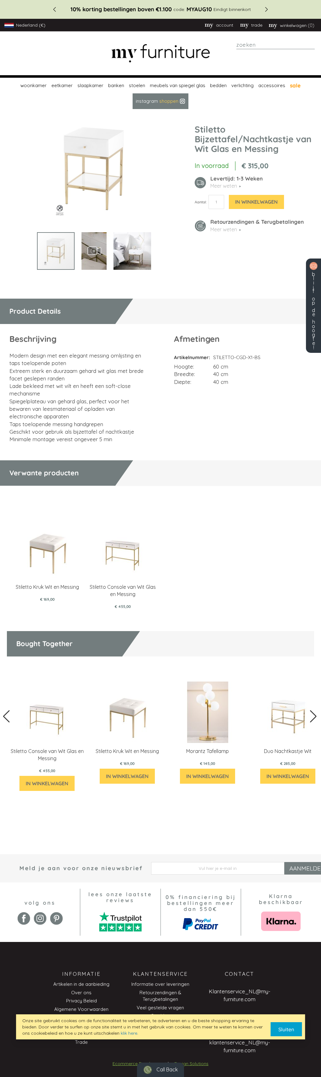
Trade (81, 1042)
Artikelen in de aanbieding (81, 984)
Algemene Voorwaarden (81, 1009)
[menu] (160, 93)
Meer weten (223, 229)
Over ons (81, 993)
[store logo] (160, 53)
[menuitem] (32, 85)
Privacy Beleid (81, 1001)
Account (224, 25)
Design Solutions (191, 1063)
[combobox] (275, 45)
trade (256, 25)
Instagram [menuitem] (157, 101)
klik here (129, 1033)
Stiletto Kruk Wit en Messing (47, 587)
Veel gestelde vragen (160, 1008)
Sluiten (286, 1029)
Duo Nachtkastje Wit (288, 751)
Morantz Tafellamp (207, 751)
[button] (94, 251)
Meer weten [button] (223, 186)
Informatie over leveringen (160, 984)
